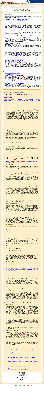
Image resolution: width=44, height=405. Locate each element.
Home (1, 3)
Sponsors (4, 3)
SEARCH (34, 3)
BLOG (7, 3)
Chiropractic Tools (22, 3)
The (27, 3)
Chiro (12, 3)
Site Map (31, 3)
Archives (9, 3)
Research (16, 3)
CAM (19, 3)
